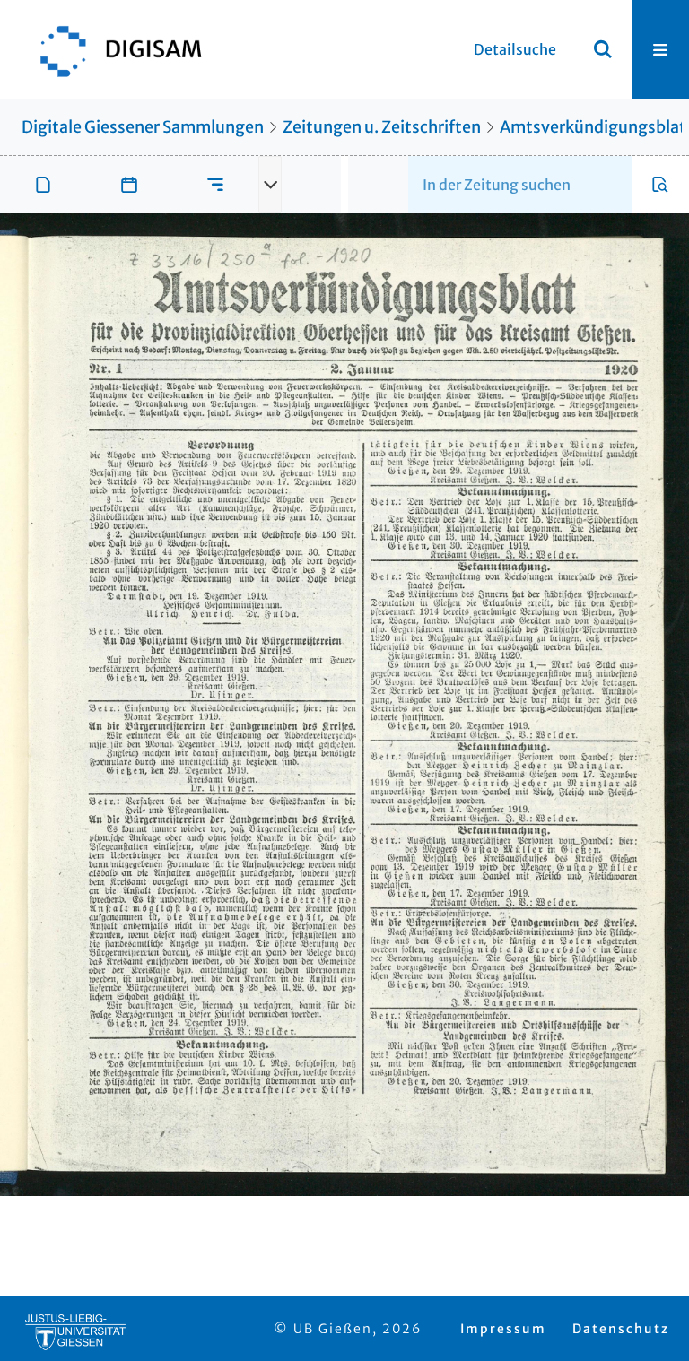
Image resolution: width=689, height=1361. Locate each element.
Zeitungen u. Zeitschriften (382, 127)
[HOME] (112, 49)
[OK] (603, 49)
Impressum (503, 1329)
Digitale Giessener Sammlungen (143, 127)
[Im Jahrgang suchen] (660, 184)
